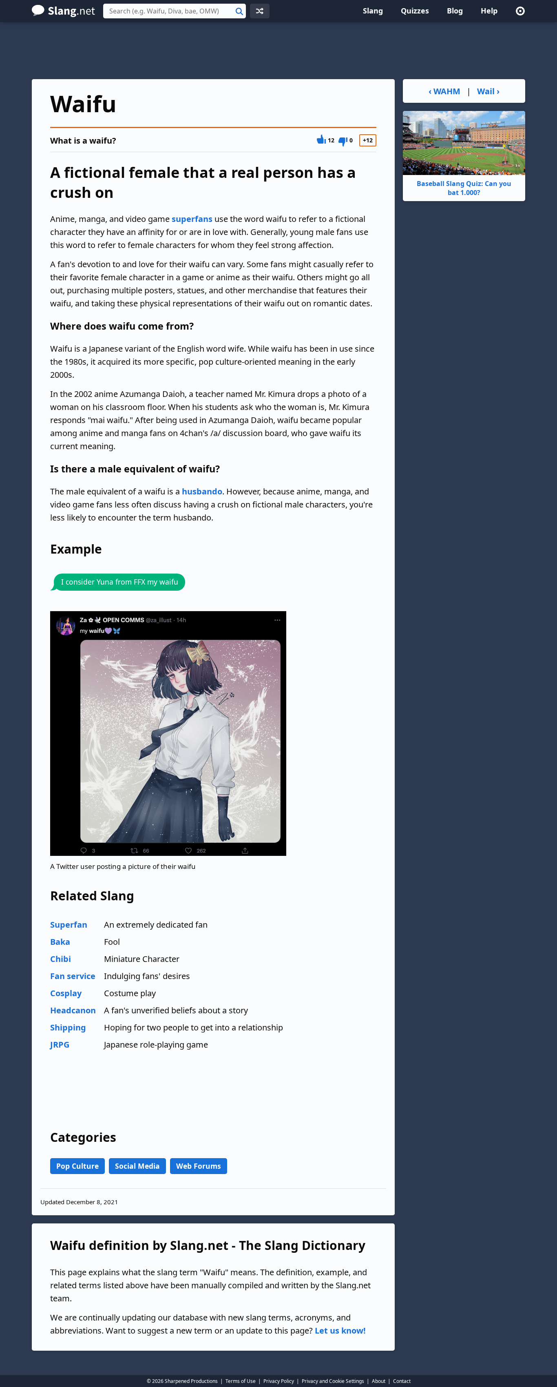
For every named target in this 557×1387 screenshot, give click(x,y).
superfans (192, 218)
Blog (455, 11)
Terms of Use (240, 1381)
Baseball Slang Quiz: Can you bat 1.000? (464, 188)
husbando (202, 491)
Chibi (60, 958)
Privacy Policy (278, 1381)
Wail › (488, 91)
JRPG (59, 1044)
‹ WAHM (444, 91)
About (378, 1381)
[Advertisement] (278, 50)
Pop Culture (77, 1166)
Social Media (137, 1166)
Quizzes (415, 11)
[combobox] (174, 11)
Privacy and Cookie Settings (333, 1381)
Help (489, 11)
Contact (402, 1381)
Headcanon (73, 1010)
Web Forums (198, 1166)
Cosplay (66, 993)
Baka (60, 941)
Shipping (68, 1027)
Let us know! (340, 1330)
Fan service (72, 976)
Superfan (68, 924)
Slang (373, 11)
